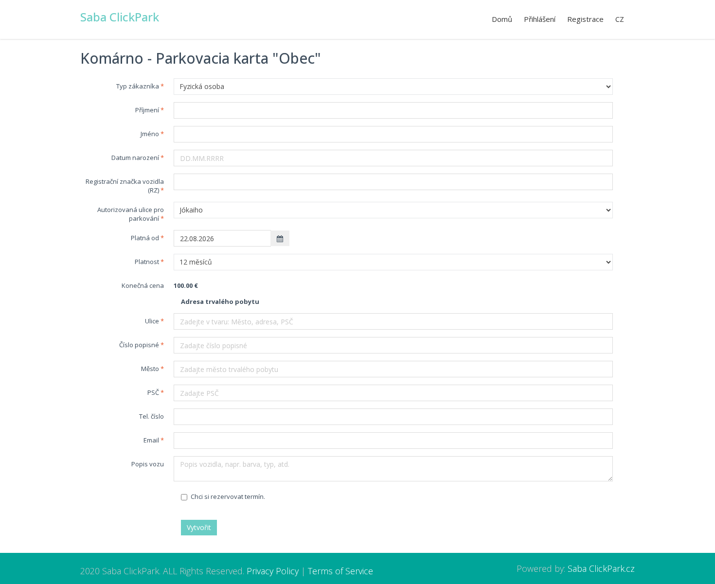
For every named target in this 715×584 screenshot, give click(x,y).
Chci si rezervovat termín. (228, 496)
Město (150, 368)
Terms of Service (340, 571)
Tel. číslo (151, 416)
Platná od (145, 237)
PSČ (153, 392)
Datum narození (135, 157)
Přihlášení (539, 19)
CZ (619, 19)
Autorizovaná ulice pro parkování (130, 214)
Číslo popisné (139, 344)
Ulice (152, 321)
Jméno (150, 133)
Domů (502, 19)
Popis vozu (147, 464)
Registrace (585, 19)
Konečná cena (143, 285)
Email (151, 440)
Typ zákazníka (137, 86)
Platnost (147, 261)
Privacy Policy (273, 571)
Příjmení (147, 110)
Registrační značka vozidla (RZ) (125, 186)
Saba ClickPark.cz (601, 568)
